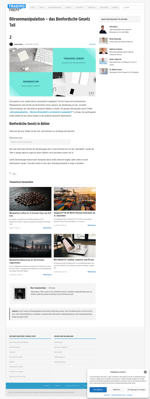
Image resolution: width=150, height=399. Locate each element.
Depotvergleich (58, 352)
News (33, 7)
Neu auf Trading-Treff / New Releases (18, 342)
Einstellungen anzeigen (136, 390)
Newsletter (104, 7)
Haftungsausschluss (72, 386)
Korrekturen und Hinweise (16, 371)
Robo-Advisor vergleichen (61, 347)
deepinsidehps (18, 44)
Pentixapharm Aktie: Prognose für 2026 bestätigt (123, 72)
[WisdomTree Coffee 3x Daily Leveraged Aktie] (30, 199)
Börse (14, 174)
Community (79, 7)
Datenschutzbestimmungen (118, 395)
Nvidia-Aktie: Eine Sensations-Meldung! (121, 42)
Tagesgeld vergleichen (60, 362)
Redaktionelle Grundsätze (16, 367)
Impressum (129, 395)
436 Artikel (52, 288)
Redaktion (12, 362)
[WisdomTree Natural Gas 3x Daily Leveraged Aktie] (30, 246)
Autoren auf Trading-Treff (15, 357)
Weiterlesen (47, 228)
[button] (145, 372)
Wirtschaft (91, 7)
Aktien (41, 7)
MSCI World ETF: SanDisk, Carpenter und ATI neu (74, 259)
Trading (68, 7)
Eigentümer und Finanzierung (17, 376)
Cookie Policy (107, 395)
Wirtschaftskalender (14, 347)
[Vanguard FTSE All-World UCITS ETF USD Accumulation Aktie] (75, 199)
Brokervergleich (58, 342)
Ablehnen (116, 390)
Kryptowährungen (54, 7)
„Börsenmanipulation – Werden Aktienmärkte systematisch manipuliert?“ (41, 112)
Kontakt (86, 386)
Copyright (58, 386)
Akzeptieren (98, 390)
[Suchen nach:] (132, 8)
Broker (115, 7)
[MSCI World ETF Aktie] (75, 246)
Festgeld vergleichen (59, 357)
